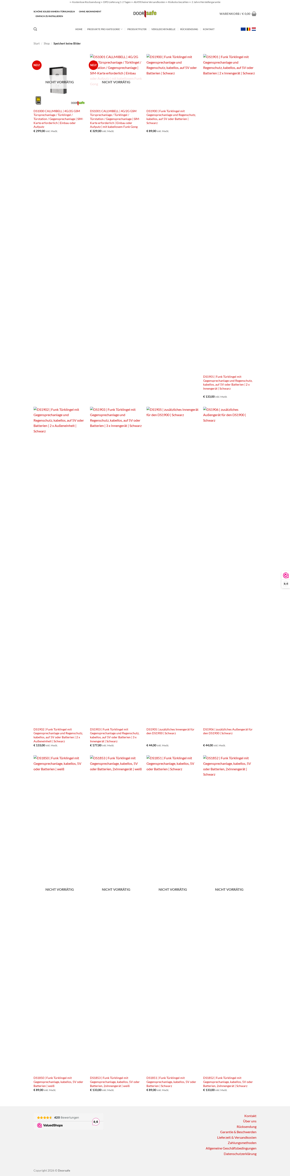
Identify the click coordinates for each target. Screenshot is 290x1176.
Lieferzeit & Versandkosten (236, 1137)
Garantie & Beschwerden (238, 1132)
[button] (238, 13)
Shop (47, 43)
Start (37, 43)
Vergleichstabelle (163, 29)
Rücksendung (189, 29)
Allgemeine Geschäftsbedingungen (231, 1148)
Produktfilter (137, 29)
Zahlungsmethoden (242, 1143)
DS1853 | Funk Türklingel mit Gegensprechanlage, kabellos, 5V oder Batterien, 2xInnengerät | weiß (115, 1081)
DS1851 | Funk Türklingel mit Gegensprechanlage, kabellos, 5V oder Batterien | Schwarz (171, 1081)
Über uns (249, 1121)
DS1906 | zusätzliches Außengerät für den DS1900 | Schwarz (228, 731)
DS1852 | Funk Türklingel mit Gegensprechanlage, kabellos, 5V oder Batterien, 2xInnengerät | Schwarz (228, 1081)
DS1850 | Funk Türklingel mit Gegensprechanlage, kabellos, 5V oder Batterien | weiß (58, 1081)
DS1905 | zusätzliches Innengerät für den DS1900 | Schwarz (170, 731)
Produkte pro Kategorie (103, 29)
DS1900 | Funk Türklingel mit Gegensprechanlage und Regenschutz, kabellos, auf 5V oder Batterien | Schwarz (171, 117)
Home (79, 29)
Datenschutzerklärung (240, 1154)
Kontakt (209, 29)
